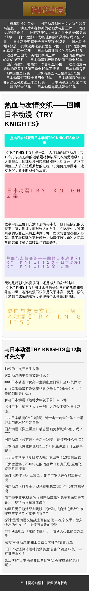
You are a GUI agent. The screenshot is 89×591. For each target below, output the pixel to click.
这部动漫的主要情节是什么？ (27, 375)
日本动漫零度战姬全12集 (57, 87)
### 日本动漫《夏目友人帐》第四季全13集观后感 (43, 457)
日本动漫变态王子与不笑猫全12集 (39, 41)
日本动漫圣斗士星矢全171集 (58, 73)
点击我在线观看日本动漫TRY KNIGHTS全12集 (44, 140)
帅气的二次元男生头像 (22, 369)
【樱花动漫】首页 (20, 23)
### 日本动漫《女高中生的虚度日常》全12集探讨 (43, 382)
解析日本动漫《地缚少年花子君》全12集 (36, 400)
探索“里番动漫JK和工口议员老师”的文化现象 (39, 542)
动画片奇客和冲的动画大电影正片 (46, 28)
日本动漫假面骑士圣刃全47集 (29, 78)
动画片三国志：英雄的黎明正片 (31, 55)
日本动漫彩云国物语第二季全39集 (56, 60)
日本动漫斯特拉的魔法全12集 (60, 51)
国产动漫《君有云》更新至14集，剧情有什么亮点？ (44, 439)
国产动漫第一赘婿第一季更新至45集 (34, 64)
